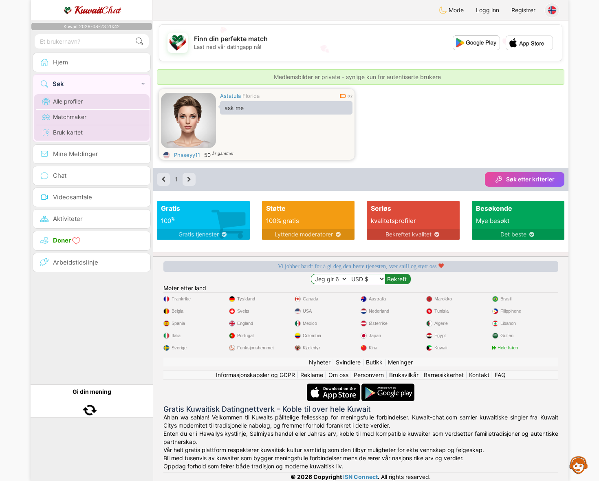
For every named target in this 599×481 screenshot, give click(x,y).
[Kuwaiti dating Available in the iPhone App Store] (334, 387)
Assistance (578, 465)
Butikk (374, 362)
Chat (97, 10)
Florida (251, 96)
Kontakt (479, 374)
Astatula (230, 96)
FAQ (500, 374)
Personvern (369, 374)
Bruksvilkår (403, 374)
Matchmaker (69, 116)
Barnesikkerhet (444, 374)
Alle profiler (68, 101)
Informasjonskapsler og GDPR (255, 374)
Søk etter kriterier (530, 179)
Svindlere (348, 362)
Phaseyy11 (187, 155)
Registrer (523, 10)
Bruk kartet (68, 132)
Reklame (311, 374)
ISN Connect (360, 476)
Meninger (400, 362)
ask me (234, 107)
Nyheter (319, 362)
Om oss (338, 374)
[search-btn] (139, 41)
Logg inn (487, 10)
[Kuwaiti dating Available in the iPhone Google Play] (387, 387)
